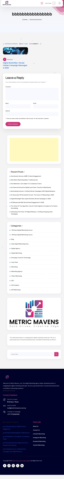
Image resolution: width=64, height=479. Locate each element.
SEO (12, 280)
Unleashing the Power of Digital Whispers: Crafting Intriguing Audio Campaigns (32, 213)
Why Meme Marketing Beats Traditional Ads (24, 180)
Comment (8, 87)
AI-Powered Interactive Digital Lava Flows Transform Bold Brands (31, 187)
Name (7, 103)
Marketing (14, 267)
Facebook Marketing (39, 441)
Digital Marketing (16, 253)
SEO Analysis (15, 285)
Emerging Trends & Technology (21, 258)
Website (8, 111)
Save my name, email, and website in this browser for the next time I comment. (28, 118)
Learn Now (14, 262)
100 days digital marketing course (21, 230)
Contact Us (36, 430)
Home (26, 19)
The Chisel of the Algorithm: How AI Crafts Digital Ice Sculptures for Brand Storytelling (34, 207)
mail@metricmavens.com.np (16, 408)
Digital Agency (15, 248)
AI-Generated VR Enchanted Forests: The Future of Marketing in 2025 (32, 195)
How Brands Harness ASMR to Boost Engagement (26, 176)
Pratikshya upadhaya (11, 44)
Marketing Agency (16, 271)
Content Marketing (38, 445)
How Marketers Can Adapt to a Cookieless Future (26, 184)
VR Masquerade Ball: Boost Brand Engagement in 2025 (27, 202)
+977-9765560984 (13, 414)
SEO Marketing (15, 290)
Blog (12, 239)
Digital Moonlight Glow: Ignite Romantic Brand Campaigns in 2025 (31, 199)
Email (35, 103)
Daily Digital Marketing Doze (20, 244)
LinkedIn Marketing (39, 434)
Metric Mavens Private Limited (21, 461)
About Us (35, 426)
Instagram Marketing (39, 437)
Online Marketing (16, 276)
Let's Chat (48, 3)
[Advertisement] (34, 149)
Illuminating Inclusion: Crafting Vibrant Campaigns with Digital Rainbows (33, 191)
